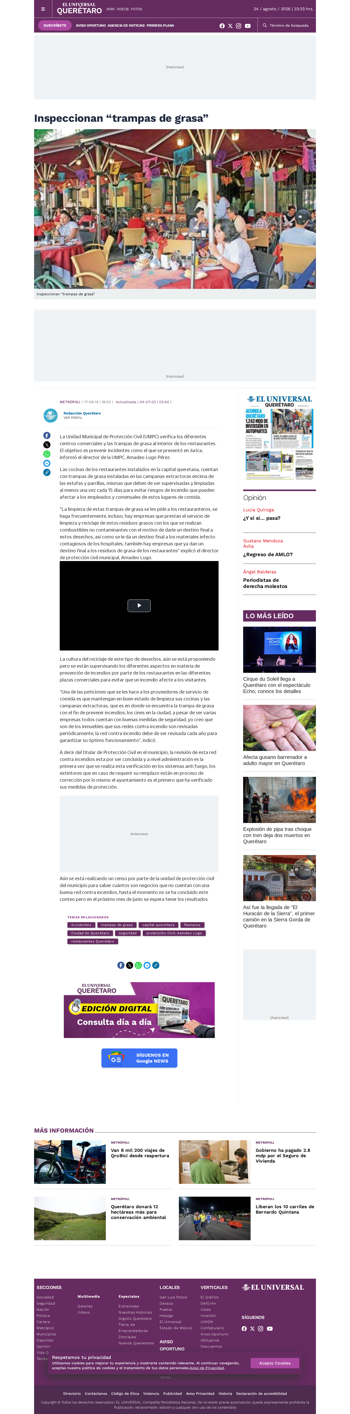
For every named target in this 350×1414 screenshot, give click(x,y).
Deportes (45, 1340)
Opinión (254, 497)
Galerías (85, 1306)
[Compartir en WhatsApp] (46, 453)
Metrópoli (70, 402)
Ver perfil (73, 418)
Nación (43, 1309)
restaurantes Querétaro (92, 941)
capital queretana (158, 925)
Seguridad (46, 1303)
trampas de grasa (117, 925)
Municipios (46, 1334)
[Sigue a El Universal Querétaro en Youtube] (249, 26)
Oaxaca (166, 1303)
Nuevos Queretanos (136, 1343)
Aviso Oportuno (91, 25)
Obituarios (210, 1340)
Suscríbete (55, 25)
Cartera (43, 1322)
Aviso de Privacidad (207, 1368)
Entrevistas (129, 1306)
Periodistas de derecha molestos (265, 583)
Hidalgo (166, 1316)
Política (43, 1316)
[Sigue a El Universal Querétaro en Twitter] (232, 26)
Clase (206, 1309)
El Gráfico (210, 1297)
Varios (165, 1377)
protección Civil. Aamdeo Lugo (174, 933)
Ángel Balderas (259, 571)
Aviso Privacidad (200, 1393)
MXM (111, 9)
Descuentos (211, 1346)
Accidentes (81, 925)
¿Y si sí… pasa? (261, 518)
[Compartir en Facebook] (46, 435)
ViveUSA (208, 1316)
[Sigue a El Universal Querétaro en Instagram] (240, 26)
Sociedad (45, 1297)
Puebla (166, 1309)
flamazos (192, 925)
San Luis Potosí (174, 1297)
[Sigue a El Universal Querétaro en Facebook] (224, 26)
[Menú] (43, 9)
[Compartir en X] (46, 444)
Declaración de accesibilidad (261, 1393)
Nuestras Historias (135, 1312)
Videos (123, 9)
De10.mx (208, 1303)
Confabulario (212, 1328)
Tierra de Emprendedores (133, 1328)
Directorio (72, 1393)
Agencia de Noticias (126, 25)
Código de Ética (125, 1393)
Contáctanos (96, 1393)
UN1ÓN (207, 1322)
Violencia (151, 1393)
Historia (225, 1393)
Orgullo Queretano (135, 1318)
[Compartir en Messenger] (46, 463)
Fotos (136, 9)
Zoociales (127, 1337)
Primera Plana (160, 25)
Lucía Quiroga (258, 509)
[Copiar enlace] (46, 472)
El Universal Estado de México (176, 1325)
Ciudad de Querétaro (90, 933)
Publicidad (172, 1393)
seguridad (128, 933)
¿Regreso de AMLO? (268, 554)
